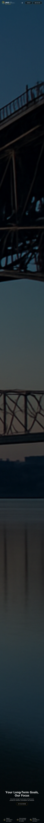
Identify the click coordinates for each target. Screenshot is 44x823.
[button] (22, 3)
